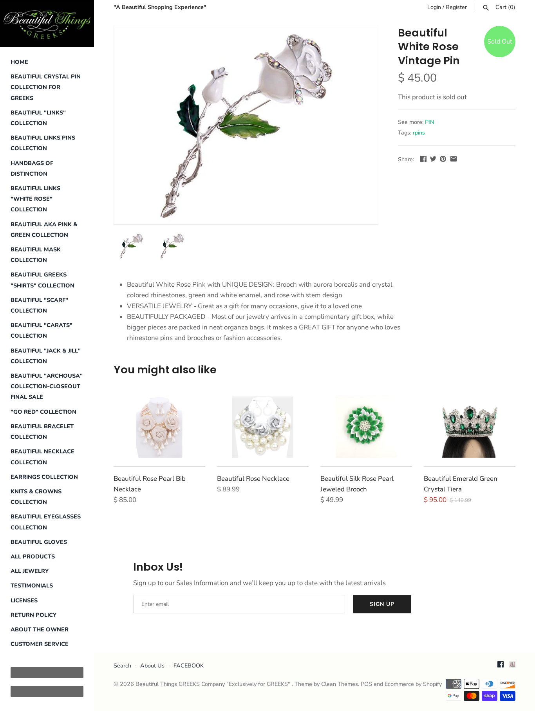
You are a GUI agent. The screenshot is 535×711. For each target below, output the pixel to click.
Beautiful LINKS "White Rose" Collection (35, 198)
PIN (429, 122)
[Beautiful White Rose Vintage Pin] (246, 125)
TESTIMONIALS (32, 585)
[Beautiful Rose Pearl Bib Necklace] (159, 427)
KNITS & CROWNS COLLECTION (36, 496)
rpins (419, 132)
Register (456, 7)
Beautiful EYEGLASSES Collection (46, 522)
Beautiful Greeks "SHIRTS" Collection (42, 280)
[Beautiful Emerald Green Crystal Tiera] (469, 427)
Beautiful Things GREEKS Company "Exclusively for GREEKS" (214, 684)
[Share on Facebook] (423, 158)
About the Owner (40, 629)
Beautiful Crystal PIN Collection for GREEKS (46, 87)
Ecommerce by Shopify (413, 684)
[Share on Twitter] (433, 158)
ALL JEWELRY (30, 571)
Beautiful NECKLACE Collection (42, 456)
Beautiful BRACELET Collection (42, 431)
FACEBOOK (189, 665)
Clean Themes (339, 684)
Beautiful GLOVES (39, 542)
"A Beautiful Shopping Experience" (160, 7)
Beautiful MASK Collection (36, 254)
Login (434, 7)
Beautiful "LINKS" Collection (38, 118)
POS (366, 684)
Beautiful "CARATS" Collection (41, 330)
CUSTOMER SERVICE (40, 644)
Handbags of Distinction (32, 168)
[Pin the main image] (443, 158)
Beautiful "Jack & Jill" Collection (46, 356)
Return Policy (33, 615)
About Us (152, 665)
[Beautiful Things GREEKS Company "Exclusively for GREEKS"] (47, 23)
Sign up (382, 604)
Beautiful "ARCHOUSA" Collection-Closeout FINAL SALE (47, 386)
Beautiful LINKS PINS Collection (43, 143)
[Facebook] (500, 666)
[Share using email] (453, 158)
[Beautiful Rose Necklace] (263, 427)
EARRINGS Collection (44, 477)
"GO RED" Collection (43, 412)
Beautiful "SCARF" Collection (39, 305)
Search (122, 665)
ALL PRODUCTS (33, 556)
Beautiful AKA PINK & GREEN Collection (44, 229)
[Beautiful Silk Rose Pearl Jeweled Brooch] (366, 427)
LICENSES (24, 600)
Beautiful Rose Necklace (253, 478)
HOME (19, 62)
